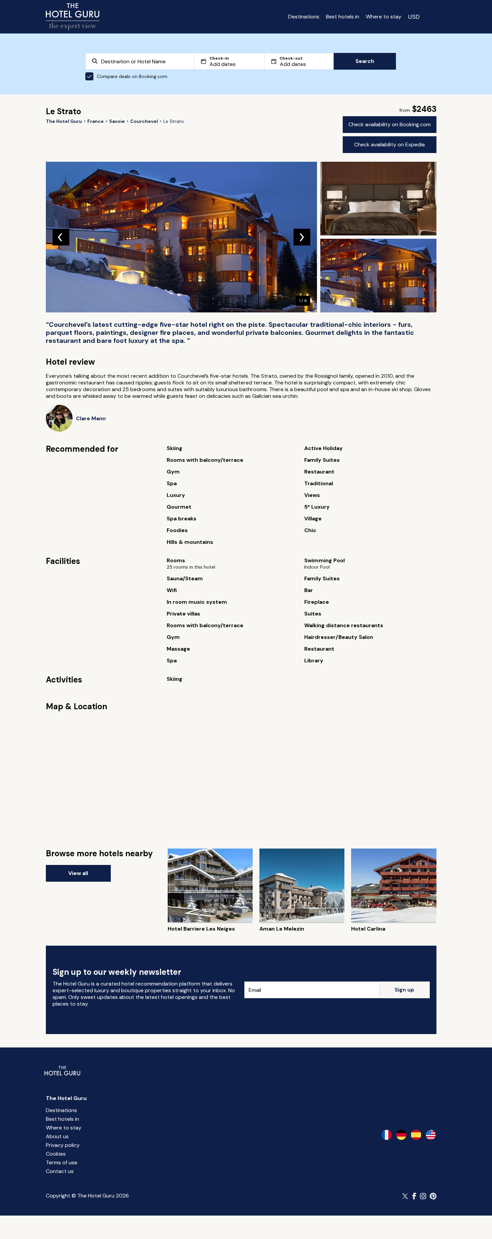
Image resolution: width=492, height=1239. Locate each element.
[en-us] (430, 1135)
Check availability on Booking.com (389, 124)
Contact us (60, 1171)
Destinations (303, 16)
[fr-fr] (386, 1135)
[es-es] (416, 1135)
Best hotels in (342, 16)
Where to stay (383, 16)
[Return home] (72, 16)
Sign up (404, 989)
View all (78, 873)
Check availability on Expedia (389, 144)
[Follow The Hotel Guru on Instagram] (423, 1196)
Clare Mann (91, 418)
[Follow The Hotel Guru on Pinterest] (433, 1196)
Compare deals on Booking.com (132, 76)
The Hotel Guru (66, 1098)
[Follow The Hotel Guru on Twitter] (405, 1196)
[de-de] (401, 1135)
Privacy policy (63, 1145)
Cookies (56, 1153)
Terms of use (61, 1162)
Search (364, 61)
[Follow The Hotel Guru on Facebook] (414, 1196)
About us (57, 1136)
